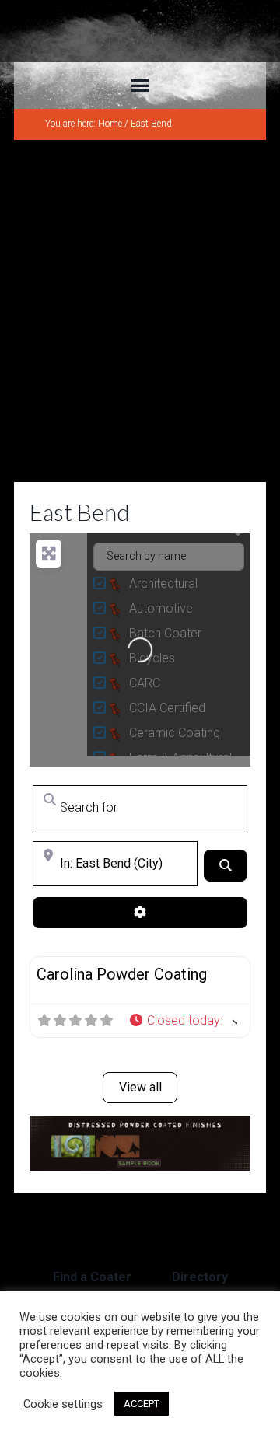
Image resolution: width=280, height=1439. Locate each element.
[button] (182, 1021)
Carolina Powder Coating (122, 974)
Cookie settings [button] (63, 1404)
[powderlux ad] (140, 1166)
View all (140, 1087)
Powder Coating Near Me (140, 31)
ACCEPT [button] (141, 1403)
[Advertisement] (140, 311)
